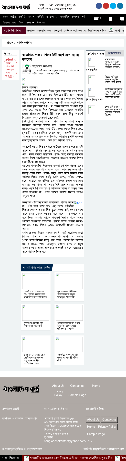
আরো (28, 22)
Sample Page (77, 395)
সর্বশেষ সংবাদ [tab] (95, 54)
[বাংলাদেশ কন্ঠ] (16, 7)
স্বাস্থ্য (14, 22)
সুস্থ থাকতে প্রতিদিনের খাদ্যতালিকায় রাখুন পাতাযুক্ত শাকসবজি (66, 294)
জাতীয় (13, 16)
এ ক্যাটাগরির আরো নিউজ (36, 267)
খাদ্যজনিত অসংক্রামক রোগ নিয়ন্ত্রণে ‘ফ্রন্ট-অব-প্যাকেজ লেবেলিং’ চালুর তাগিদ (59, 30)
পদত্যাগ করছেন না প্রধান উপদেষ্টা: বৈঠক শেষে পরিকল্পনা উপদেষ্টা (68, 325)
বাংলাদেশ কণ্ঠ (116, 449)
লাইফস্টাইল (24, 43)
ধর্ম (83, 16)
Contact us (77, 386)
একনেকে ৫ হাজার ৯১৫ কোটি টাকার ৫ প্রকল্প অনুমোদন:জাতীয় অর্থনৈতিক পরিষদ (34, 359)
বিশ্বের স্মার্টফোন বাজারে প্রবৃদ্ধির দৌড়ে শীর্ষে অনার (113, 79)
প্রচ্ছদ (5, 16)
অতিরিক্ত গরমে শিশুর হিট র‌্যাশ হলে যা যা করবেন (10, 68)
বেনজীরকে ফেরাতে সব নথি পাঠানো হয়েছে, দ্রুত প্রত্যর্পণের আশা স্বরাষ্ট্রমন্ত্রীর (35, 294)
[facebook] (99, 6)
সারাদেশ (50, 16)
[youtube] (120, 6)
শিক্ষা (21, 22)
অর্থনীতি (40, 16)
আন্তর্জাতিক (64, 16)
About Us (58, 386)
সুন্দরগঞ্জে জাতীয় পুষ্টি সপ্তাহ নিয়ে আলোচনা (34, 324)
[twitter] (106, 6)
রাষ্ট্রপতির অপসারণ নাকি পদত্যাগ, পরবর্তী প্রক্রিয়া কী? (68, 357)
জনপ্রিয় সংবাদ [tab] (114, 53)
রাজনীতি (22, 16)
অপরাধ (31, 16)
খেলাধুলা (75, 16)
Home (96, 386)
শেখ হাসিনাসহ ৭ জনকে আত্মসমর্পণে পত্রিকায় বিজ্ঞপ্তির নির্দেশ (113, 110)
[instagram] (113, 6)
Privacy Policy (58, 393)
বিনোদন (6, 22)
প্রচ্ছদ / (10, 43)
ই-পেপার (41, 22)
